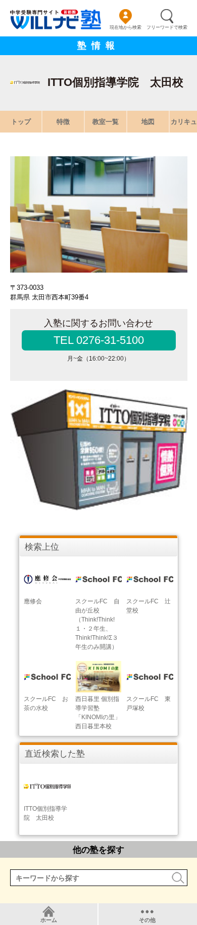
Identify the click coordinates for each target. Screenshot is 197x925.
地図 (148, 121)
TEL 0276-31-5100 (99, 340)
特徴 (63, 121)
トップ (21, 121)
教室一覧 (105, 121)
